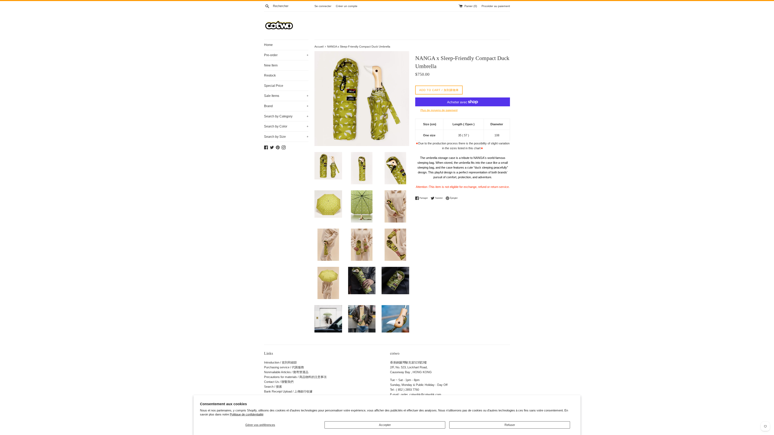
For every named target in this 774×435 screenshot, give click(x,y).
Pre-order (286, 55)
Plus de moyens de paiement (439, 110)
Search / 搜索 (273, 386)
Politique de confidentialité (246, 414)
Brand (286, 106)
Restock (270, 75)
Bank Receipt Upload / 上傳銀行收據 (288, 391)
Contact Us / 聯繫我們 (278, 381)
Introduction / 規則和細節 (280, 362)
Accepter (385, 425)
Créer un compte (346, 6)
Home (268, 45)
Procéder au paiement (496, 6)
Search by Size (286, 136)
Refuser (510, 425)
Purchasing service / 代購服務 (284, 367)
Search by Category (286, 116)
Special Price (273, 85)
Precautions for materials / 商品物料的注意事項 (295, 377)
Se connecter (322, 6)
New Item (271, 65)
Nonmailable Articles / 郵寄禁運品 (286, 372)
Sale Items (286, 95)
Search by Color (286, 126)
